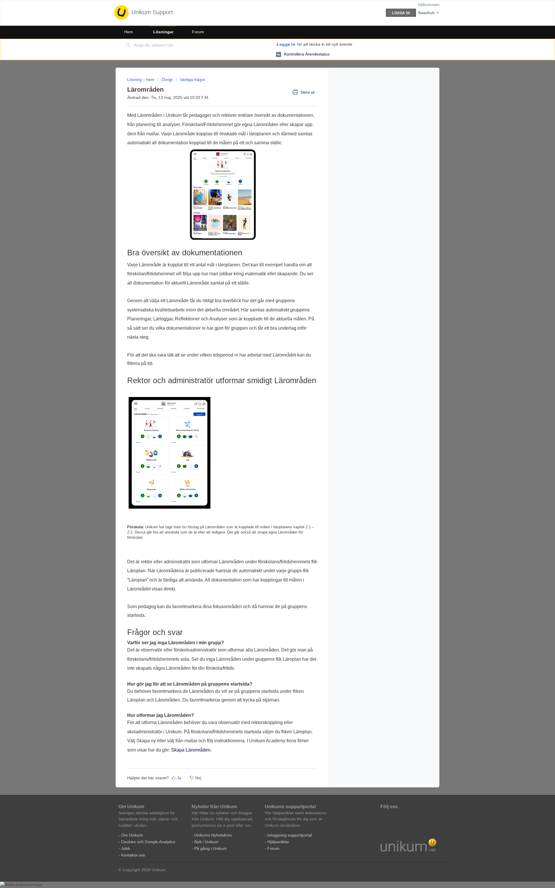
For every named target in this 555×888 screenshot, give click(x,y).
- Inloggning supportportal (288, 835)
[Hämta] (266, 379)
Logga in (286, 44)
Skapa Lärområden (190, 749)
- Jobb (124, 848)
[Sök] (128, 45)
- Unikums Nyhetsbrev (212, 835)
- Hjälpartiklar (277, 841)
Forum (198, 31)
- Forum (272, 848)
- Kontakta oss (132, 855)
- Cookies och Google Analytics (147, 841)
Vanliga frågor (192, 79)
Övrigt (167, 79)
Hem (128, 31)
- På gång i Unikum (209, 848)
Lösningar (163, 31)
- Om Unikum (131, 835)
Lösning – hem (141, 79)
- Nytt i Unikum (205, 841)
